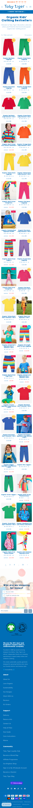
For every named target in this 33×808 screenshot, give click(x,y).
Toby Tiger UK (10, 801)
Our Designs (7, 692)
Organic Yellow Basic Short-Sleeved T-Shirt (9, 317)
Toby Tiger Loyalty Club (11, 751)
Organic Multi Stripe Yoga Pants (8, 375)
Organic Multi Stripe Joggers (8, 259)
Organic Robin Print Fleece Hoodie (9, 552)
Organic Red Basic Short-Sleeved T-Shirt (24, 405)
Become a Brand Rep (10, 755)
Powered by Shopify (18, 801)
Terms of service (17, 804)
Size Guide (7, 732)
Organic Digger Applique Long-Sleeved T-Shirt (8, 466)
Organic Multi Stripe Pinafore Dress (24, 495)
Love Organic (8, 683)
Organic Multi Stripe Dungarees (8, 202)
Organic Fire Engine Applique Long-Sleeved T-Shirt (24, 436)
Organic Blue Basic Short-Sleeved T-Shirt (9, 435)
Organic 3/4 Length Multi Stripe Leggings (24, 345)
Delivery (6, 715)
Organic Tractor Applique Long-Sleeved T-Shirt (8, 406)
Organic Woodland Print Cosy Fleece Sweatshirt (24, 524)
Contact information (17, 806)
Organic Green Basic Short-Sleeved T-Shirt (9, 524)
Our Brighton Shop (9, 764)
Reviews (6, 700)
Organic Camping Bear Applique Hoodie (9, 231)
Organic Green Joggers (8, 494)
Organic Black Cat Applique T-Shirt (24, 317)
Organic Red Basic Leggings (9, 59)
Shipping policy (25, 804)
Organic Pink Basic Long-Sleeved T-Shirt (24, 288)
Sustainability (8, 688)
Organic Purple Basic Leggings (24, 259)
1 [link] (5, 564)
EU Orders (7, 704)
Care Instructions (9, 736)
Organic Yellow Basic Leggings (9, 173)
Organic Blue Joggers (24, 464)
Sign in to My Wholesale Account (15, 768)
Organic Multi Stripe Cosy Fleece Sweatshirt (8, 145)
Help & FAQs (7, 728)
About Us (6, 679)
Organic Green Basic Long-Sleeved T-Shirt (24, 116)
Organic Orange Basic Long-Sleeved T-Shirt (24, 145)
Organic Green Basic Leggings (24, 59)
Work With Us (8, 696)
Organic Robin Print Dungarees (9, 288)
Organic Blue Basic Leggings (9, 87)
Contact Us (7, 723)
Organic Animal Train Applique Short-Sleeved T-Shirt (24, 376)
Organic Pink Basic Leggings (24, 202)
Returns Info (7, 719)
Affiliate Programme (10, 759)
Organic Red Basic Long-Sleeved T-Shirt (8, 116)
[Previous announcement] (3, 12)
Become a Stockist (9, 772)
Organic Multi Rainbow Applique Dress (24, 552)
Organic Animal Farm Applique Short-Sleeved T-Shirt (9, 346)
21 (23, 565)
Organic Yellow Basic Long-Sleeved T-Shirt (24, 173)
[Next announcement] (30, 12)
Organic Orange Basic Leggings (24, 87)
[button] (2, 7)
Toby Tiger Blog (8, 776)
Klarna (5, 740)
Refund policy (27, 801)
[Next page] (27, 564)
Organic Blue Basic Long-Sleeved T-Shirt (24, 231)
